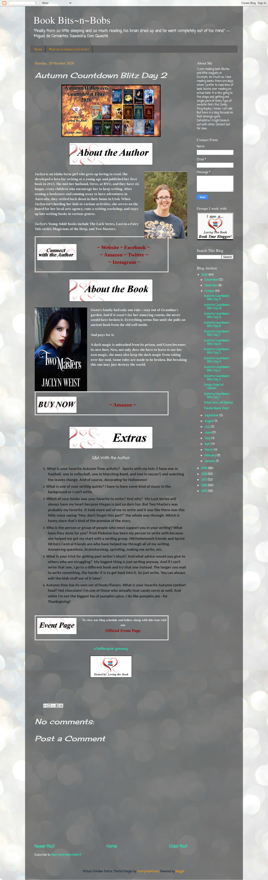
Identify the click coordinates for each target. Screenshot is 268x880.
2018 (204, 474)
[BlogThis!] (49, 706)
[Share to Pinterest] (61, 706)
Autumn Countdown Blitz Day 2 (216, 378)
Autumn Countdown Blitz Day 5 (216, 351)
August (210, 421)
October (210, 291)
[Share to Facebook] (57, 706)
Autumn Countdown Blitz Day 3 (216, 369)
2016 (204, 485)
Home (38, 49)
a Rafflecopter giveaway (111, 649)
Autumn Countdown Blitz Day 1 (216, 396)
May (208, 438)
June (208, 433)
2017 (204, 480)
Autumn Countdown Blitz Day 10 (216, 307)
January (210, 461)
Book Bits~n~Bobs (72, 19)
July (208, 427)
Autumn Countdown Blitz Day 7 (216, 333)
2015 (204, 491)
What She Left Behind (218, 403)
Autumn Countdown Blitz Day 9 (216, 315)
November (211, 285)
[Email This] (45, 706)
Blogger (180, 871)
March (209, 450)
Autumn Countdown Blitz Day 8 (216, 324)
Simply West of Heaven (214, 387)
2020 (205, 275)
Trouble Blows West (216, 408)
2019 (204, 468)
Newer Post (44, 846)
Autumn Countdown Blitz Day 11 (216, 298)
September (212, 415)
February (211, 455)
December (212, 280)
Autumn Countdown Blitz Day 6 (216, 342)
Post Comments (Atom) (66, 855)
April (208, 444)
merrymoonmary (148, 871)
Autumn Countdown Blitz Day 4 (216, 360)
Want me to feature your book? (69, 49)
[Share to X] (53, 706)
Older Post (178, 846)
